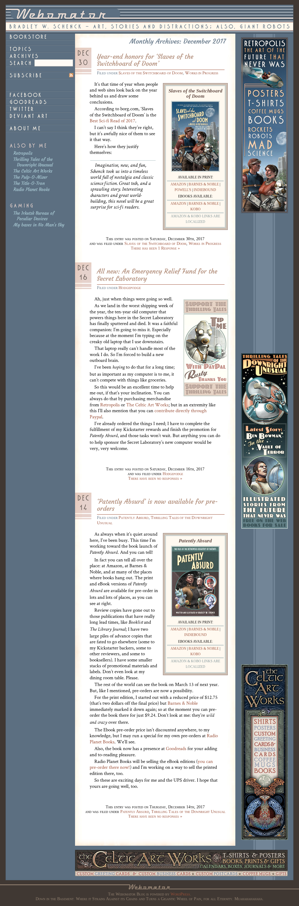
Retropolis (22, 153)
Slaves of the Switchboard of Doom (151, 72)
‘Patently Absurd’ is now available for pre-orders (157, 505)
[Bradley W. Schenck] (40, 128)
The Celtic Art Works (32, 171)
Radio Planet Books (31, 189)
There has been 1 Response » (155, 248)
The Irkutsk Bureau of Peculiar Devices (33, 215)
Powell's (183, 190)
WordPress (180, 894)
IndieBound (205, 190)
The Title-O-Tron (29, 183)
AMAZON (178, 184)
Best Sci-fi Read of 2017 (112, 120)
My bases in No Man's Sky (38, 225)
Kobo (195, 209)
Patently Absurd (134, 517)
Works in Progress (201, 72)
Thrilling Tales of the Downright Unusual (33, 162)
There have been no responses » (155, 478)
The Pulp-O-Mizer (30, 177)
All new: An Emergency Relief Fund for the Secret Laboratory (157, 274)
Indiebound (195, 635)
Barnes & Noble (204, 184)
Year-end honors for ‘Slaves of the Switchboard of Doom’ (145, 60)
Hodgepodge (130, 287)
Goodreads (176, 748)
